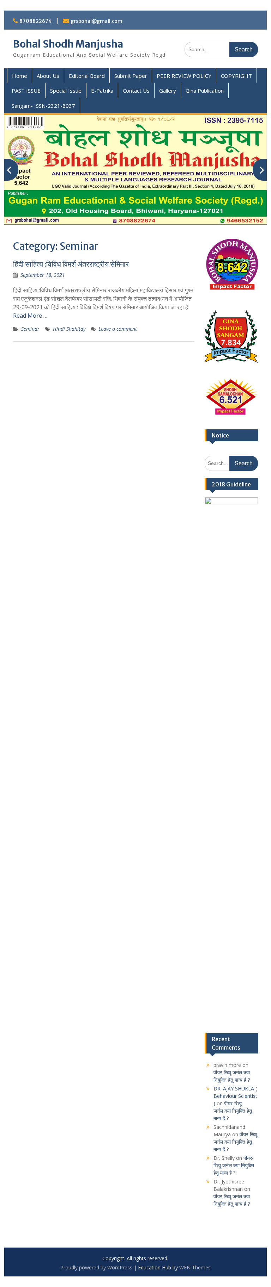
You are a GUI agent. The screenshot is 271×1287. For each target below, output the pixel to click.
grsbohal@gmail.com (96, 21)
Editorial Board (87, 75)
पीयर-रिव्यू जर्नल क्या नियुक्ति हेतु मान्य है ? (232, 1110)
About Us (48, 75)
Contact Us (136, 90)
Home (19, 75)
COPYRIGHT (236, 75)
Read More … (30, 315)
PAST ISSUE (26, 90)
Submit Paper (130, 75)
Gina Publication (205, 90)
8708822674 (35, 21)
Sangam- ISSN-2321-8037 (43, 105)
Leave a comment (117, 328)
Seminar (30, 328)
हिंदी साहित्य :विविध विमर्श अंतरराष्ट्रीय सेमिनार (71, 264)
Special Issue (66, 90)
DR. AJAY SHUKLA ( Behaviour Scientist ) (235, 1096)
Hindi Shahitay (69, 328)
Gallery (167, 90)
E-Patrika (102, 90)
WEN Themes (195, 1267)
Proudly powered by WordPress (96, 1267)
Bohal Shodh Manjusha (68, 44)
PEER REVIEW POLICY (184, 75)
